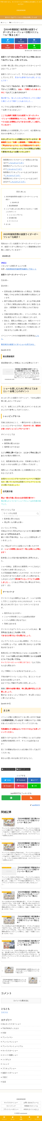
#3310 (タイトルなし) (31, 1109)
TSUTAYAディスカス (10, 1028)
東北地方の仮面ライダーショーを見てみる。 (18, 344)
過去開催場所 (13, 206)
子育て (5, 1077)
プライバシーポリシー (11, 1109)
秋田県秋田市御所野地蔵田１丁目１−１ (21, 269)
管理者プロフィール (31, 1106)
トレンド (5, 1064)
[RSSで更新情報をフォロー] (31, 797)
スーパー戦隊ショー (10, 1055)
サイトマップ (11, 1106)
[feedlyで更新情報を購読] (11, 797)
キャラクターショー (9, 769)
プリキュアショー (9, 1068)
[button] (38, 513)
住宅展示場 (12, 218)
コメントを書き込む (21, 1000)
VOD (4, 1033)
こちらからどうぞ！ (16, 163)
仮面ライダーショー (24, 769)
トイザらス (6, 1059)
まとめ (8, 224)
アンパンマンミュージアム (12, 1046)
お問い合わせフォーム (31, 1102)
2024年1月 (15, 202)
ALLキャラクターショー (11, 1024)
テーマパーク (13, 221)
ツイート (4, 1012)
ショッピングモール (16, 215)
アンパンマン (7, 1037)
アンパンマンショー (10, 1042)
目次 (18, 192)
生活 (4, 1082)
